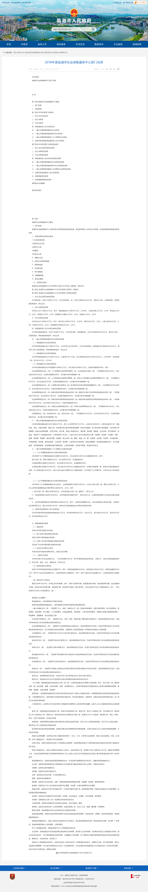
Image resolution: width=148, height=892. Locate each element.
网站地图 (94, 886)
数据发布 (99, 44)
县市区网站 (55, 868)
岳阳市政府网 (26, 3)
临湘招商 (137, 44)
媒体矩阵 (118, 3)
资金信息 (28, 52)
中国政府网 (6, 3)
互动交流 (80, 44)
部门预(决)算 (46, 52)
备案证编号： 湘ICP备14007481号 (65, 879)
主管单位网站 (19, 868)
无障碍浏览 (129, 3)
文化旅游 (118, 44)
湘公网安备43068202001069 (74, 882)
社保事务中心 (63, 52)
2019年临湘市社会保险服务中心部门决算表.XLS (75, 853)
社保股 (54, 52)
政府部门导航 (91, 868)
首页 (9, 44)
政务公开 (42, 44)
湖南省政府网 (15, 3)
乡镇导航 (127, 868)
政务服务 (61, 44)
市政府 (24, 44)
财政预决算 (37, 52)
